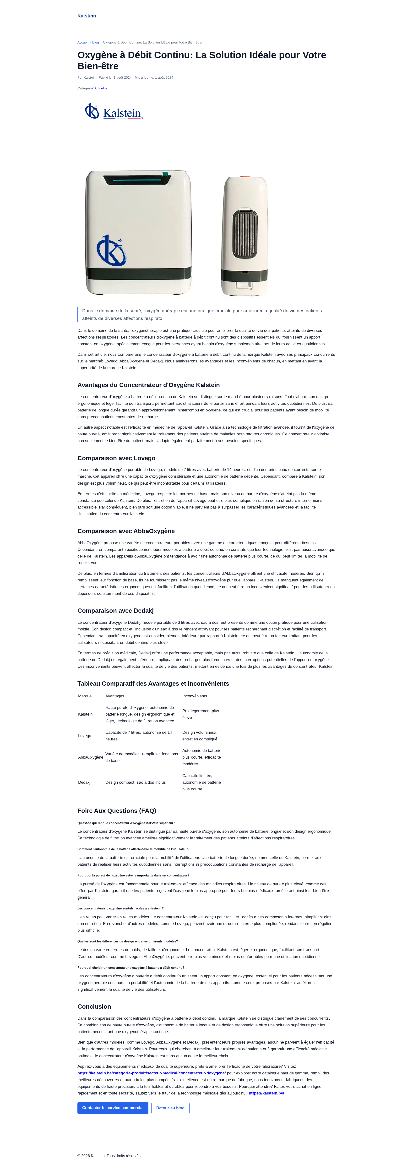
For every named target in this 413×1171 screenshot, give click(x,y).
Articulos (100, 88)
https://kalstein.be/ (266, 1093)
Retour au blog (170, 1108)
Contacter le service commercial (113, 1107)
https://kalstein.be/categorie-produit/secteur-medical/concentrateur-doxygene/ (151, 1073)
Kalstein (86, 15)
